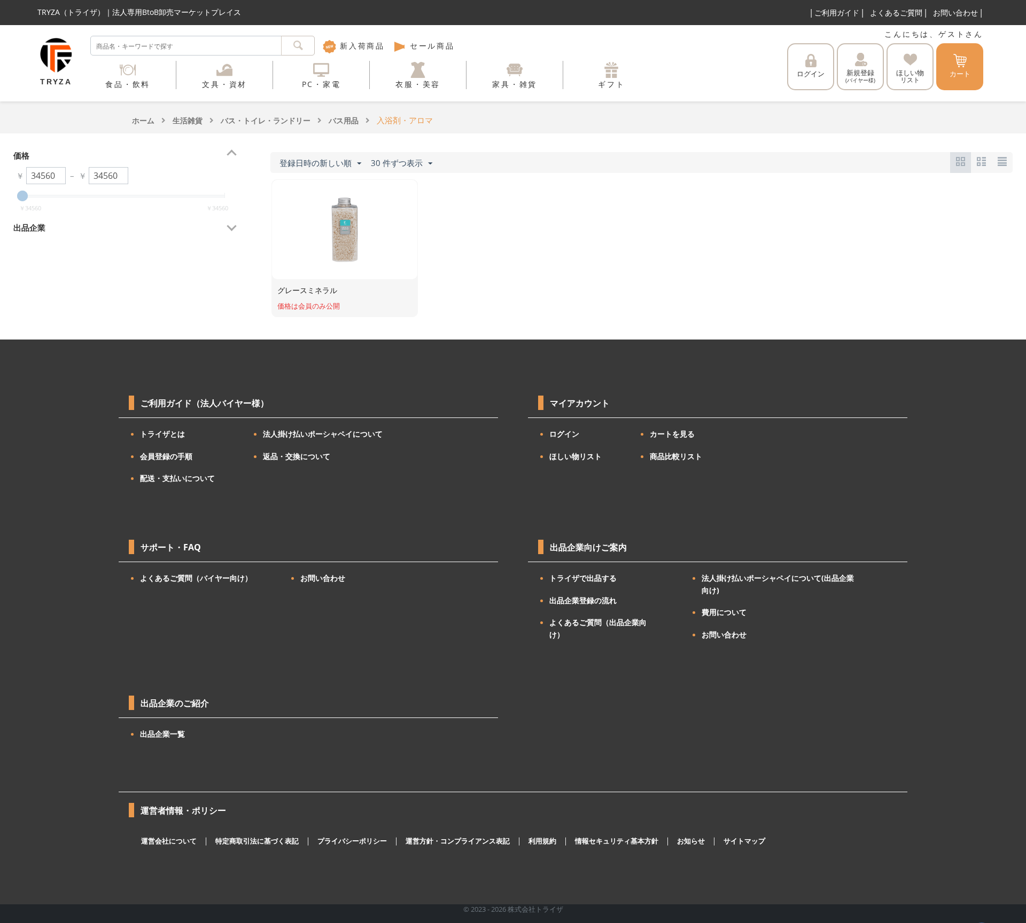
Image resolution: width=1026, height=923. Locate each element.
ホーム (143, 120)
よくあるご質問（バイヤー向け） (196, 578)
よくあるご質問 (896, 12)
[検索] (298, 46)
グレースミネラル (307, 290)
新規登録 (860, 76)
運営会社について (169, 841)
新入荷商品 (360, 46)
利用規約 (542, 841)
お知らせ (691, 841)
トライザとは (162, 434)
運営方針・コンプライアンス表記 (458, 841)
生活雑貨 (188, 120)
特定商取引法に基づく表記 (257, 841)
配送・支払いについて (177, 478)
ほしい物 (910, 76)
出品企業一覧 (162, 734)
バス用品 (344, 120)
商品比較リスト (676, 456)
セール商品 (430, 46)
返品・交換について (296, 456)
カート (960, 73)
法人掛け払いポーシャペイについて (323, 434)
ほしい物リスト (575, 456)
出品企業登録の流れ (583, 600)
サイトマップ (744, 841)
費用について (724, 612)
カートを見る (672, 434)
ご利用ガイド (836, 12)
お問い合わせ (955, 12)
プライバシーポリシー (352, 841)
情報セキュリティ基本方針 (616, 841)
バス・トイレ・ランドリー (265, 120)
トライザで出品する (583, 578)
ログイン (811, 73)
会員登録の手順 (166, 456)
